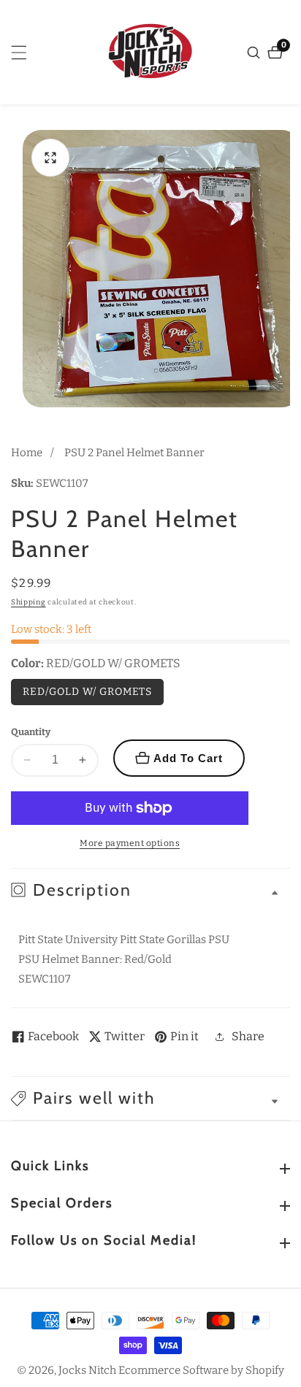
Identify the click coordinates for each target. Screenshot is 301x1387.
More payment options (130, 843)
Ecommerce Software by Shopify (201, 1370)
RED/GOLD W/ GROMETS (87, 691)
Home (26, 452)
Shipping (28, 602)
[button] (150, 1098)
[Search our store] (255, 52)
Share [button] (248, 1036)
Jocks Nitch (87, 1370)
